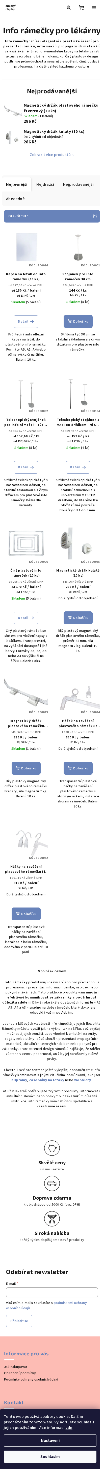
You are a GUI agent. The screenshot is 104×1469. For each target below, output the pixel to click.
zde (69, 1427)
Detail (23, 321)
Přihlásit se (19, 1321)
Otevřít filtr (18, 216)
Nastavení (50, 1440)
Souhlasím (50, 1456)
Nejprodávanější (78, 184)
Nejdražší (45, 184)
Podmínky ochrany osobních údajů (31, 1379)
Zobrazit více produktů (50, 155)
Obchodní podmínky (20, 1373)
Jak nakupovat (16, 1366)
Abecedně (15, 199)
